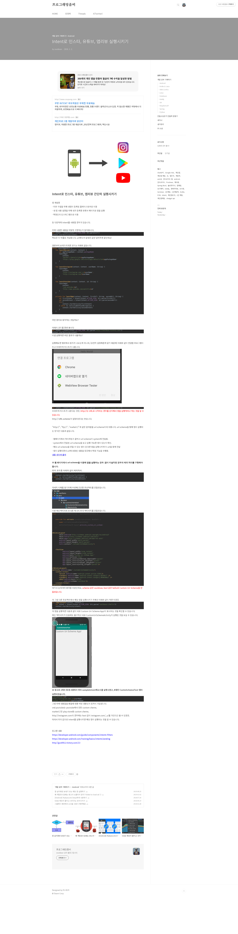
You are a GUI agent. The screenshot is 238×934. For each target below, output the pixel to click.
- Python (162, 112)
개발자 (178, 176)
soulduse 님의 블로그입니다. (67, 852)
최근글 (159, 153)
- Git (160, 102)
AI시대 (182, 188)
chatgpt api (170, 198)
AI (167, 176)
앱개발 (179, 185)
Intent (164, 195)
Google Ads (169, 172)
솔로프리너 (171, 185)
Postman (169, 182)
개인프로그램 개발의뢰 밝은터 (69, 121)
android (177, 179)
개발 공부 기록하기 (62, 787)
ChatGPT (160, 172)
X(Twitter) (98, 13)
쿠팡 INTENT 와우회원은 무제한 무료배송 (75, 103)
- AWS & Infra (163, 89)
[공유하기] (59, 774)
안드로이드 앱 (168, 179)
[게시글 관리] (62, 774)
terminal (160, 192)
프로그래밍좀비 (63, 5)
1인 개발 (180, 195)
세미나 (159, 120)
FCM (159, 195)
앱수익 (172, 176)
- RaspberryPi (164, 105)
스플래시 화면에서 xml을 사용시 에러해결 (70, 804)
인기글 (167, 153)
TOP (184, 891)
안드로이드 (161, 182)
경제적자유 (174, 188)
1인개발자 (175, 192)
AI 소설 (160, 128)
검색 (178, 5)
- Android (75, 787)
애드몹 (176, 182)
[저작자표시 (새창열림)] (77, 774)
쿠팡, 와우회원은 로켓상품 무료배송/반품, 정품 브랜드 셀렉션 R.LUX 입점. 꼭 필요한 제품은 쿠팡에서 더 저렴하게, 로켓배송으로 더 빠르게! (98, 108)
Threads (82, 13)
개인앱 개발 (161, 176)
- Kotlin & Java (164, 86)
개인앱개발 (161, 198)
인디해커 (160, 188)
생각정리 (160, 124)
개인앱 (178, 172)
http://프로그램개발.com (64, 117)
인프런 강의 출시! (163, 146)
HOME (55, 13)
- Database (163, 96)
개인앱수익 (171, 195)
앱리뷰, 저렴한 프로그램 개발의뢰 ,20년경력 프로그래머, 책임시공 (82, 124)
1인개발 (167, 192)
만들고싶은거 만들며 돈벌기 (167, 116)
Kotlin (182, 192)
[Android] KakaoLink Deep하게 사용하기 (71, 797)
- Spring (161, 109)
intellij (167, 188)
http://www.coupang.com (65, 99)
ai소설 (159, 179)
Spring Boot (161, 185)
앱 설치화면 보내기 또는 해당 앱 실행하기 (70, 791)
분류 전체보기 (162, 75)
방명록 (68, 13)
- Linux (161, 93)
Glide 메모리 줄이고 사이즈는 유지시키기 (70, 800)
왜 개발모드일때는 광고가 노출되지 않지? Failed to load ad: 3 (78, 794)
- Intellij (161, 99)
